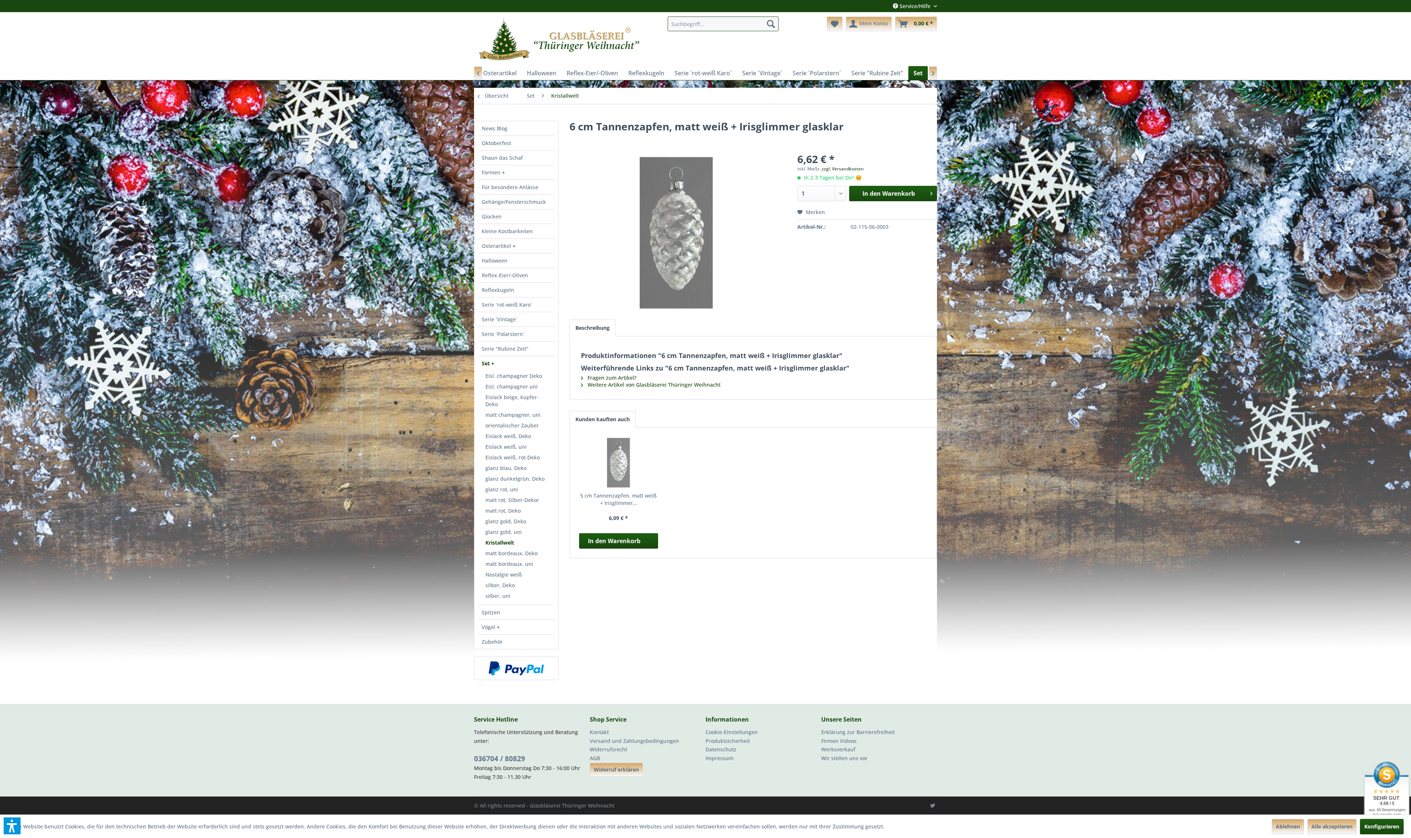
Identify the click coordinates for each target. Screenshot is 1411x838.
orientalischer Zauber (512, 425)
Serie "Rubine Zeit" (505, 348)
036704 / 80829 (499, 758)
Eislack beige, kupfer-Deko (512, 401)
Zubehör (492, 641)
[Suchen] (771, 24)
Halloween (494, 260)
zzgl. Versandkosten (843, 169)
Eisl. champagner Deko (513, 375)
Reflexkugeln (498, 289)
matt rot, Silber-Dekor (512, 499)
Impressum (719, 758)
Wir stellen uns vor (844, 758)
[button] (12, 825)
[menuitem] (723, 24)
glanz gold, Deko (505, 521)
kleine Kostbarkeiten (507, 231)
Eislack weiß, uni (506, 446)
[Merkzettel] (835, 24)
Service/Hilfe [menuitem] (915, 6)
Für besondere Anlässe (510, 187)
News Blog (494, 128)
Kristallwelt (499, 542)
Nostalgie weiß (503, 574)
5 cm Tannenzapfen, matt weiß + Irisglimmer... (618, 499)
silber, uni (497, 595)
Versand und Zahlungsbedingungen (634, 740)
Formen (492, 172)
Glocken (492, 216)
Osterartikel (497, 245)
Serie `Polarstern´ (503, 333)
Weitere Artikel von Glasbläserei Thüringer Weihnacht (653, 384)
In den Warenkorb (614, 541)
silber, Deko (500, 585)
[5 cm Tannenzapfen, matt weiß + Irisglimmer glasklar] (618, 462)
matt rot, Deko (503, 510)
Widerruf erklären (616, 769)
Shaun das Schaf (502, 157)
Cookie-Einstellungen (732, 732)
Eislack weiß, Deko (508, 436)
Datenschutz (721, 749)
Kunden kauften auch (602, 419)
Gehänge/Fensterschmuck (514, 201)
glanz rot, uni (501, 489)
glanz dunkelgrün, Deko (515, 478)
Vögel (489, 627)
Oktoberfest (496, 143)
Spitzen (491, 612)
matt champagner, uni (513, 414)
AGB (595, 758)
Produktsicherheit (728, 740)
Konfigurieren (1381, 826)
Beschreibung (592, 327)
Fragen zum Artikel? (611, 377)
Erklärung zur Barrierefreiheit (858, 732)
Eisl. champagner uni (511, 386)
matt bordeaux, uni (509, 563)
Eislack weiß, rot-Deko (512, 457)
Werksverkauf (838, 749)
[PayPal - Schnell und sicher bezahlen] (516, 668)
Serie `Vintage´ (499, 319)
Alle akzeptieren (1332, 826)
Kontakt (599, 732)
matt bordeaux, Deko (511, 553)
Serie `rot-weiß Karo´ (507, 304)
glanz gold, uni (503, 531)
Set (486, 363)
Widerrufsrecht (608, 749)
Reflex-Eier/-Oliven (505, 275)
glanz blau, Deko (506, 468)
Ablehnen (1288, 826)
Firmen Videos (839, 740)
